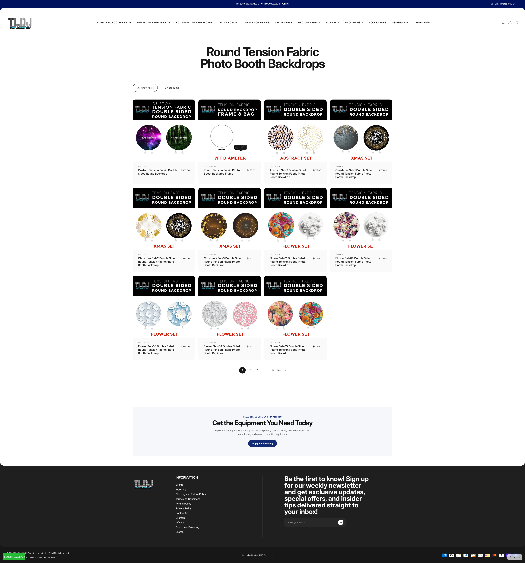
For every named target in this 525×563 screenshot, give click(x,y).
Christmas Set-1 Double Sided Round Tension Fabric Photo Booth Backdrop (354, 174)
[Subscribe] (340, 522)
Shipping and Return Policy (191, 494)
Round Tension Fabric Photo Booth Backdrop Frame (222, 172)
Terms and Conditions (188, 499)
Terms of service (36, 557)
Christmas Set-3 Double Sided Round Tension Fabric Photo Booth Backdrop (223, 262)
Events (179, 484)
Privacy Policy (184, 508)
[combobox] (504, 4)
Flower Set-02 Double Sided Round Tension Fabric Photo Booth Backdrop (353, 262)
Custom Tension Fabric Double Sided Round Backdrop (157, 172)
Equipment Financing (187, 527)
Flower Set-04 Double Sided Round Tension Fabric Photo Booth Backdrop (222, 350)
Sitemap (180, 517)
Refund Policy (183, 503)
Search (179, 531)
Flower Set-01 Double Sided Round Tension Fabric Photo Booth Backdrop (288, 262)
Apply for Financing (262, 443)
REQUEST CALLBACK (14, 556)
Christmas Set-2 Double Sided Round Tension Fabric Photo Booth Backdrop (157, 262)
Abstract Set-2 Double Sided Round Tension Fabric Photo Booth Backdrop (288, 174)
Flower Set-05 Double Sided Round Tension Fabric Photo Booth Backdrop (288, 350)
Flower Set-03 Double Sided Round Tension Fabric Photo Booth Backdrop (156, 350)
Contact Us (182, 513)
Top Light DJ (144, 167)
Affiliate (180, 522)
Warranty (181, 489)
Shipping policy (49, 557)
